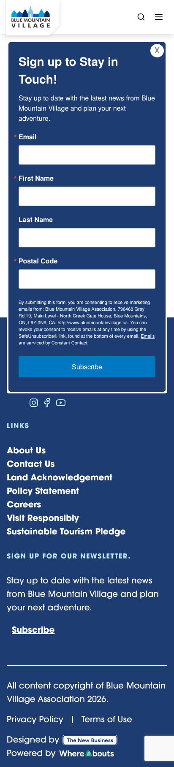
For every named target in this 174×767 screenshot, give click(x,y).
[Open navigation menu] (158, 16)
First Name (36, 178)
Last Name (36, 219)
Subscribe (87, 366)
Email (28, 136)
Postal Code (38, 260)
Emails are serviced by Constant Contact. (87, 339)
